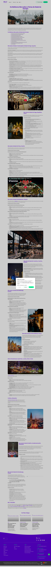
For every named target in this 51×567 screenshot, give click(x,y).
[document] (25, 283)
